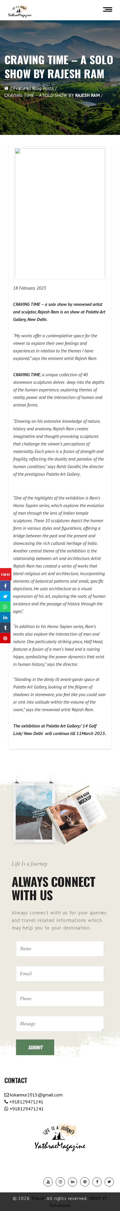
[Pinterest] (84, 1182)
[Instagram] (60, 1182)
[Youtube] (48, 1182)
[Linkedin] (72, 1182)
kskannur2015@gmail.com (36, 1095)
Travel (38, 1198)
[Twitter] (109, 1182)
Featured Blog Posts (33, 88)
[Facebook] (97, 1182)
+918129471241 (25, 1102)
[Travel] (20, 11)
